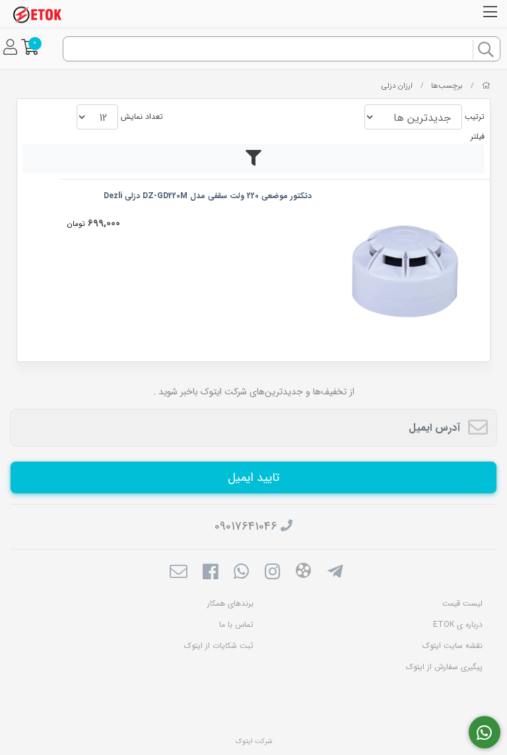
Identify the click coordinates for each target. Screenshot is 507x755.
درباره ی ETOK (458, 624)
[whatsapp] (241, 573)
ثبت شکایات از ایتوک (219, 645)
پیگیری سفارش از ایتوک (444, 667)
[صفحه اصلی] (486, 86)
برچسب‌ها (447, 86)
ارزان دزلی (397, 86)
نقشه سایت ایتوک (452, 645)
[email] (178, 573)
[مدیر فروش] (485, 732)
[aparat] (303, 573)
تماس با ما (236, 624)
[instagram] (272, 573)
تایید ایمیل (253, 477)
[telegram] (335, 573)
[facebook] (209, 573)
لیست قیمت (462, 603)
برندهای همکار (230, 603)
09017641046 (246, 526)
